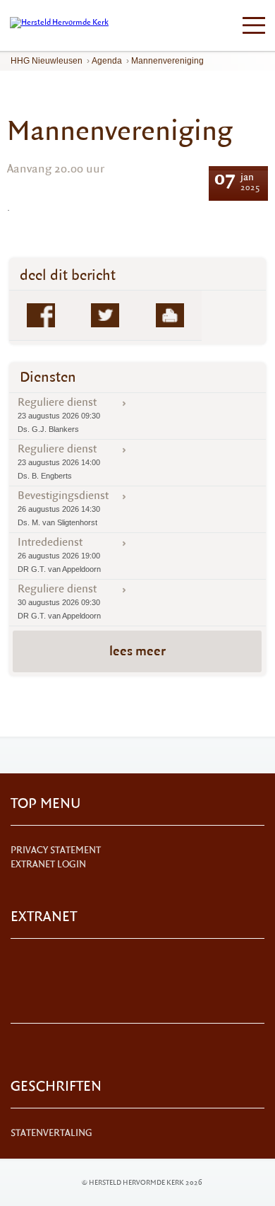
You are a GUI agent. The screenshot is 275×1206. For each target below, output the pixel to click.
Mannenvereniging (167, 61)
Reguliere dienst (59, 414)
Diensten (48, 377)
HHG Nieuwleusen (46, 61)
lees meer (137, 651)
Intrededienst (59, 554)
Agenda (107, 61)
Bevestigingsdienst (63, 507)
